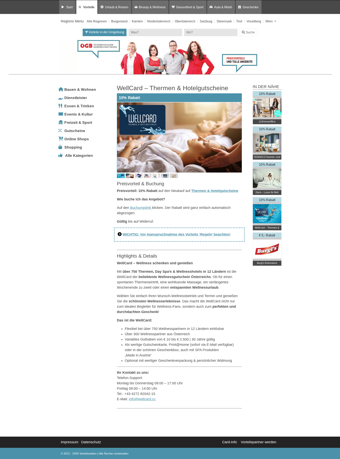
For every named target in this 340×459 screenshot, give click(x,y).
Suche (250, 32)
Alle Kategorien (79, 155)
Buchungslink (141, 208)
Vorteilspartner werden (258, 442)
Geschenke (251, 7)
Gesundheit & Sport (189, 7)
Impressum (69, 442)
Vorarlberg (254, 21)
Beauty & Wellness (152, 7)
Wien (269, 21)
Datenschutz (91, 442)
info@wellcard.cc (142, 399)
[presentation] (121, 137)
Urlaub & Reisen (116, 7)
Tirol (239, 21)
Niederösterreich (158, 21)
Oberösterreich (185, 21)
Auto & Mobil (223, 7)
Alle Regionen (97, 21)
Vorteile (88, 7)
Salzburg (206, 21)
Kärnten (137, 21)
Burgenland (119, 21)
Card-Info (229, 442)
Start (69, 7)
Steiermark (224, 21)
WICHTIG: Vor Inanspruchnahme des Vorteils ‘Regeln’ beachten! (176, 234)
